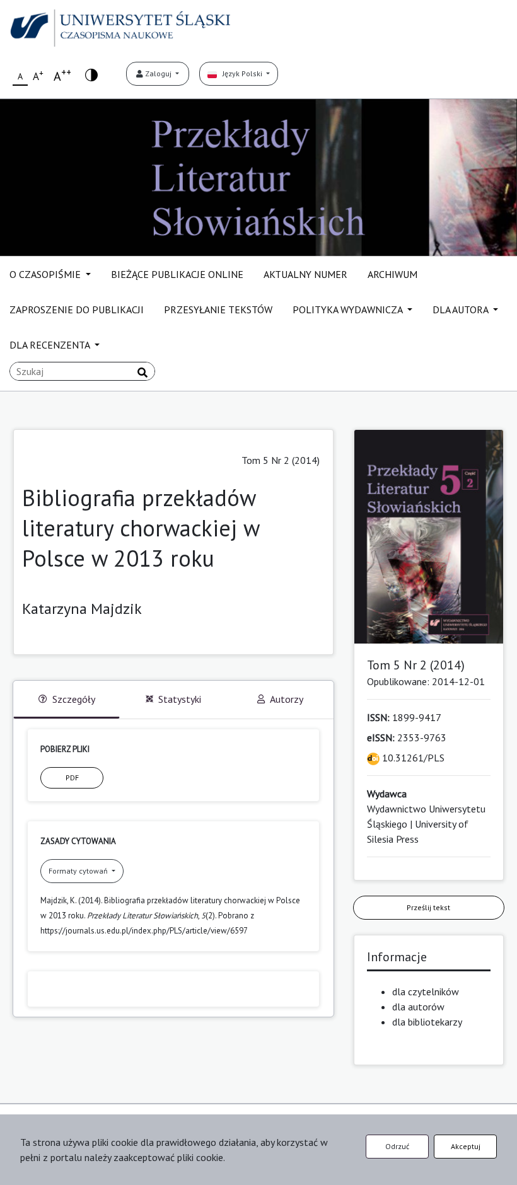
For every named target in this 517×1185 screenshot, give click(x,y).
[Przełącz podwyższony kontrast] (91, 74)
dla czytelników (425, 991)
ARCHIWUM (392, 274)
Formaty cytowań (79, 871)
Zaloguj (158, 73)
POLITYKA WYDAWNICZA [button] (349, 309)
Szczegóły (73, 699)
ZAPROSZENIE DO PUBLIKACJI (76, 309)
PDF (72, 777)
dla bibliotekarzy (427, 1021)
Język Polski (240, 73)
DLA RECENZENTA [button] (50, 344)
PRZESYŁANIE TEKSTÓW (218, 309)
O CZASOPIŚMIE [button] (46, 274)
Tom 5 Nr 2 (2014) (280, 460)
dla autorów (418, 1006)
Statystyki (179, 699)
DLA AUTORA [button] (462, 309)
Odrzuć (397, 1146)
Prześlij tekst (428, 907)
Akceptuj (465, 1146)
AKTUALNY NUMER (305, 274)
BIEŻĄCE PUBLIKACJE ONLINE (177, 274)
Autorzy (286, 699)
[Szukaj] (142, 372)
